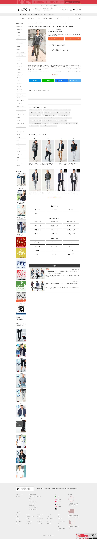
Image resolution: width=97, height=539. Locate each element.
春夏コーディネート (34, 125)
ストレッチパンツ (20, 106)
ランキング (36, 14)
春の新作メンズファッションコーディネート (39, 123)
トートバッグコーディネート (36, 117)
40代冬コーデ (54, 234)
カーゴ (54, 254)
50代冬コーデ (71, 234)
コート (54, 250)
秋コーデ (71, 209)
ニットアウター (19, 521)
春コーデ (37, 209)
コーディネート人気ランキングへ (54, 197)
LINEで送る (48, 80)
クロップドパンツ (20, 114)
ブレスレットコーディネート (48, 120)
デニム (37, 254)
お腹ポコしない (22, 18)
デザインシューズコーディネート (49, 115)
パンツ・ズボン (40, 514)
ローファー (49, 521)
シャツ (18, 80)
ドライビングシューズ (21, 126)
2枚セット (19, 86)
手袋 (58, 523)
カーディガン (19, 63)
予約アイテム (19, 165)
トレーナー (19, 66)
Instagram (59, 499)
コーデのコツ (51, 14)
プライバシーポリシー (33, 507)
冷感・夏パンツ (20, 94)
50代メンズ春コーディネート (36, 112)
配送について (31, 498)
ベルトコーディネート (61, 120)
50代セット (19, 38)
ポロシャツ (19, 83)
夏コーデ (54, 209)
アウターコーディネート (49, 112)
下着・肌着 (19, 154)
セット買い (30, 14)
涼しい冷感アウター (20, 52)
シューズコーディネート (35, 115)
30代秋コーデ (37, 230)
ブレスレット (19, 151)
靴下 (18, 157)
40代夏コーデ (54, 226)
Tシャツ (18, 77)
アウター (38, 18)
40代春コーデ (54, 221)
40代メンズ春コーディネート (64, 110)
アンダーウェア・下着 (61, 528)
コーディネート (44, 14)
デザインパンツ (20, 109)
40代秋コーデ (54, 230)
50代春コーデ (71, 221)
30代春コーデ (37, 221)
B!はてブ (35, 80)
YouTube (59, 501)
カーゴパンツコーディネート (63, 112)
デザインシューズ (20, 123)
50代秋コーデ (71, 230)
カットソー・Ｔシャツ (30, 516)
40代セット (19, 35)
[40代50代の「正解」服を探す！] (80, 18)
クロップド (71, 254)
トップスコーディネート (64, 115)
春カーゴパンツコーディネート (57, 123)
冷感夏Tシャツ (20, 72)
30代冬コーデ (37, 234)
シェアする (61, 80)
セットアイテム (29, 521)
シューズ (56, 18)
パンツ (50, 18)
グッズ (62, 18)
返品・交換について (33, 502)
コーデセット (19, 32)
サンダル (19, 134)
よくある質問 (31, 505)
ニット (37, 250)
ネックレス (19, 148)
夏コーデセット (20, 40)
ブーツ (18, 120)
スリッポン (19, 137)
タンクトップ (19, 89)
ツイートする (74, 80)
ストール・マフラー (61, 521)
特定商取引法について (33, 509)
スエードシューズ (20, 131)
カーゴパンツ (19, 103)
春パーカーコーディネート (71, 123)
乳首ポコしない (31, 18)
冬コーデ (37, 213)
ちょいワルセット (20, 43)
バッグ (18, 143)
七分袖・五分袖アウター (21, 55)
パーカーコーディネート (35, 120)
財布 (18, 160)
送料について (76, 14)
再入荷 (24, 14)
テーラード (54, 246)
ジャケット (19, 57)
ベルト (18, 145)
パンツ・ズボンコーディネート (64, 117)
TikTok (58, 504)
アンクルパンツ (20, 111)
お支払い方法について (33, 500)
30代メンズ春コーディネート (49, 110)
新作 (20, 14)
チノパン (19, 97)
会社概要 (18, 496)
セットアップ (19, 46)
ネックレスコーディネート (49, 117)
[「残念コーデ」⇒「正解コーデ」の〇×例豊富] (46, 10)
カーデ (71, 246)
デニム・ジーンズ (20, 100)
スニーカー (19, 128)
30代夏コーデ (37, 226)
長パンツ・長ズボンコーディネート (47, 125)
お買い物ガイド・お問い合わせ (35, 496)
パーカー (19, 60)
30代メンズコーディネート (35, 110)
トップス (45, 18)
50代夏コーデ (71, 226)
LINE (58, 496)
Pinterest (59, 506)
